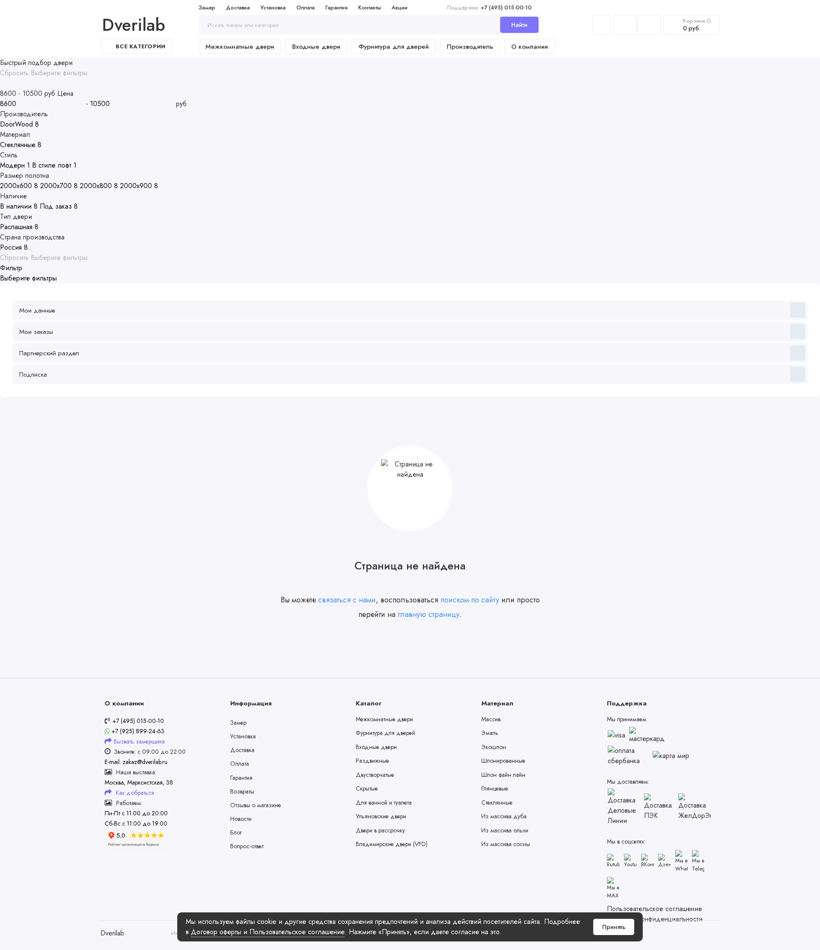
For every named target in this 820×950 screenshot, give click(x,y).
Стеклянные (496, 802)
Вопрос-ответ (247, 846)
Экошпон (493, 747)
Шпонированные (503, 760)
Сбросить (14, 73)
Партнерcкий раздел (49, 353)
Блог (236, 832)
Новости (241, 818)
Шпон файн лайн (503, 774)
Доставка (238, 7)
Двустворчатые (375, 774)
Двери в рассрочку (380, 830)
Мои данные (37, 310)
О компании (529, 46)
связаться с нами (347, 599)
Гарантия (336, 7)
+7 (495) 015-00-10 (489, 7)
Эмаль (489, 733)
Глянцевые (494, 788)
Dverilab (133, 25)
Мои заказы (36, 331)
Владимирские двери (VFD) (392, 844)
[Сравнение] (625, 25)
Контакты (369, 7)
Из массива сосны (505, 844)
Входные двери (316, 46)
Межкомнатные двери (239, 46)
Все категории (140, 46)
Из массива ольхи (504, 830)
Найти (519, 25)
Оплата (305, 7)
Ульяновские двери (381, 816)
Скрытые (367, 788)
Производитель (470, 46)
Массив (491, 719)
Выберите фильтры (59, 73)
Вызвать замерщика (139, 741)
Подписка (33, 374)
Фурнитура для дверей (393, 46)
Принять (613, 927)
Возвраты (242, 791)
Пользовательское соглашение (654, 909)
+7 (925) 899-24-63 (137, 731)
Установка (273, 7)
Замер (207, 7)
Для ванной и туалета (384, 802)
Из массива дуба (504, 816)
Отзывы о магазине (255, 805)
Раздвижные (372, 760)
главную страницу (429, 614)
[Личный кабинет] (601, 25)
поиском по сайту (469, 599)
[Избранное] (649, 25)
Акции (399, 7)
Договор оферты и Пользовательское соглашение (268, 932)
